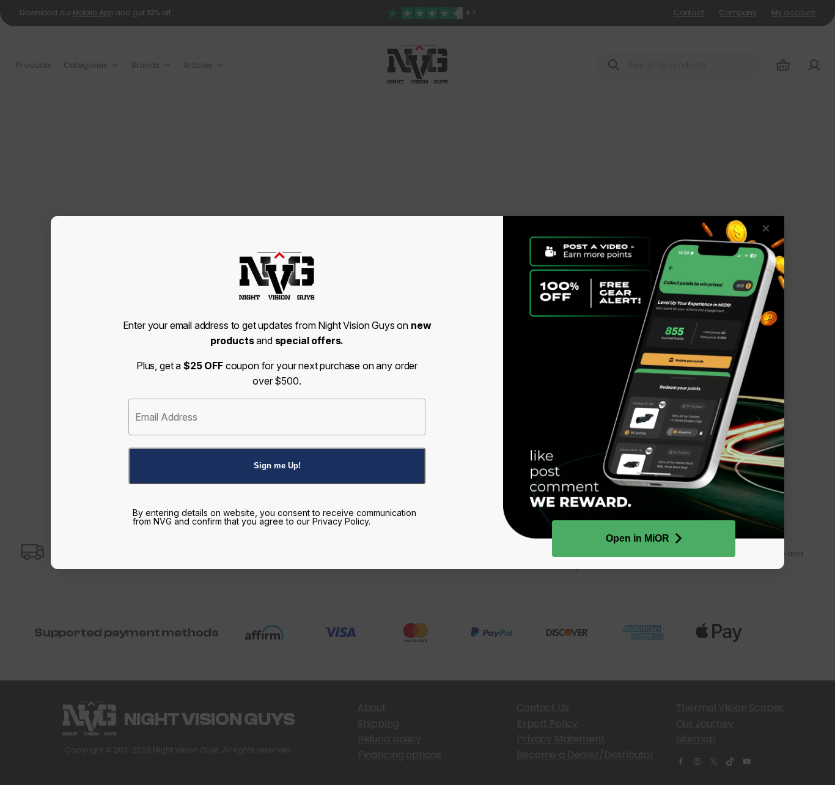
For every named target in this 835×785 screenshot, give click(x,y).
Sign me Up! (277, 465)
